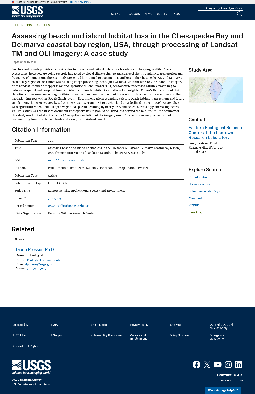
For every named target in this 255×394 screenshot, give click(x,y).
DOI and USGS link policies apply (221, 326)
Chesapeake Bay (200, 184)
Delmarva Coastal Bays (204, 191)
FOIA (54, 324)
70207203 (54, 198)
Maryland (195, 198)
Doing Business (179, 335)
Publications (22, 25)
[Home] (27, 16)
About (178, 14)
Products (133, 14)
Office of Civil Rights (25, 346)
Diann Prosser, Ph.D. (35, 249)
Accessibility (20, 324)
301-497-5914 (36, 268)
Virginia (194, 205)
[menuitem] (116, 12)
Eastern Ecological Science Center (39, 260)
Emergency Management (217, 337)
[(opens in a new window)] (196, 364)
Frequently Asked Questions (224, 8)
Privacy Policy (139, 324)
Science (116, 14)
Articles (43, 25)
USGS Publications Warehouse (68, 205)
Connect (163, 14)
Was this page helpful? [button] (223, 390)
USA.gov (56, 335)
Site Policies (99, 324)
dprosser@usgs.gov (38, 264)
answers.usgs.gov (231, 380)
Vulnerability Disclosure (106, 335)
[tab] (20, 239)
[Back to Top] (242, 381)
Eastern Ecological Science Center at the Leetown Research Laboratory (215, 132)
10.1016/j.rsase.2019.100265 (67, 160)
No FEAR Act (20, 335)
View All (194, 212)
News (148, 14)
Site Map (175, 324)
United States (198, 177)
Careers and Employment (138, 337)
